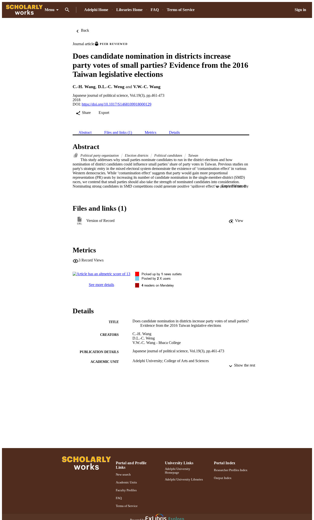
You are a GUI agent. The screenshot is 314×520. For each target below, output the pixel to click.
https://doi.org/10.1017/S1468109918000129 (116, 104)
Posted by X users (156, 278)
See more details (101, 285)
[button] (236, 221)
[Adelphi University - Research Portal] (24, 9)
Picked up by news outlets (162, 274)
